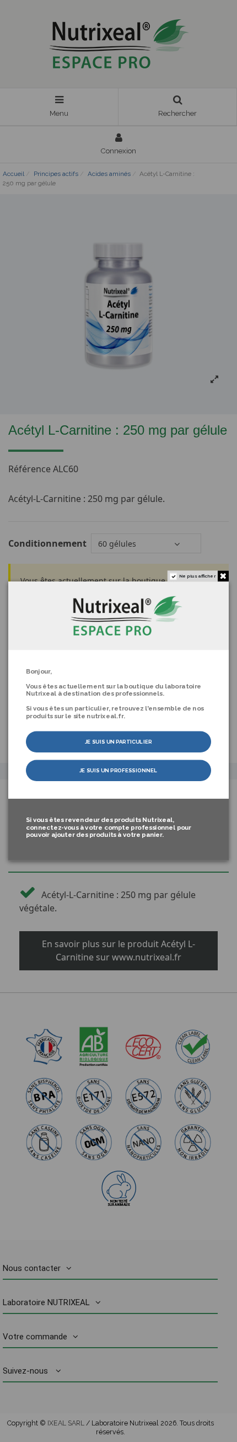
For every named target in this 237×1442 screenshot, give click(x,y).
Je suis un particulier (118, 742)
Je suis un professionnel (118, 770)
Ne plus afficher (197, 576)
